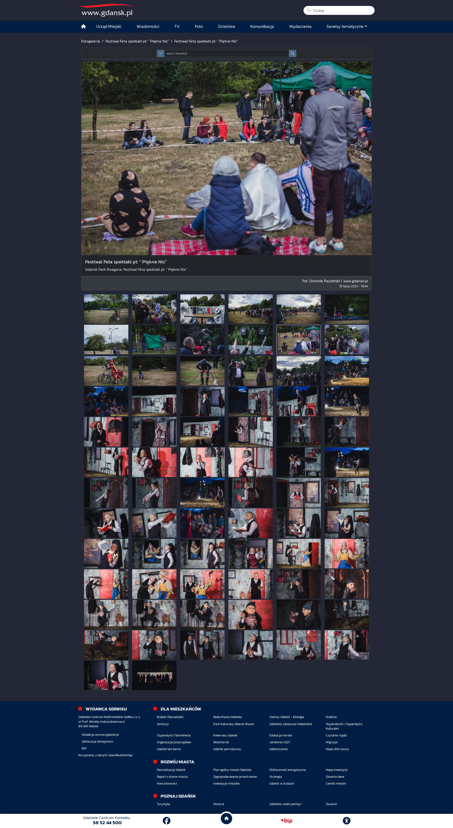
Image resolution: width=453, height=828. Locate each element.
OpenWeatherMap (120, 755)
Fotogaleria (90, 41)
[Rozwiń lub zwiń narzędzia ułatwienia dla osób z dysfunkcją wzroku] (347, 821)
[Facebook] (166, 821)
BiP (84, 748)
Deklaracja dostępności (97, 741)
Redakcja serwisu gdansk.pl (100, 734)
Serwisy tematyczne (345, 26)
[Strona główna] (83, 27)
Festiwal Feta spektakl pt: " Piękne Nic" (137, 41)
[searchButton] (292, 53)
